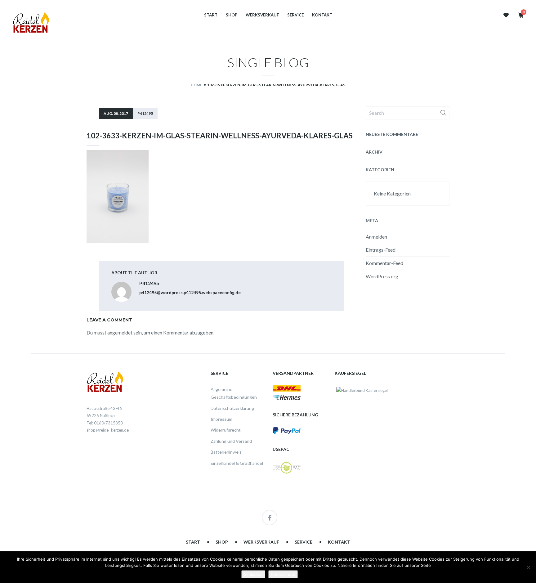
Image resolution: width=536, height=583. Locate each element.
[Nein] (528, 567)
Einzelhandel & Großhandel (237, 463)
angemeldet (119, 332)
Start (210, 15)
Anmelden (376, 237)
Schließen (253, 574)
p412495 (145, 113)
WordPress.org (382, 276)
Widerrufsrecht (226, 430)
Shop (231, 15)
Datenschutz (283, 574)
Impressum (221, 419)
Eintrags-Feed (380, 250)
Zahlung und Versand (231, 441)
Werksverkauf (262, 15)
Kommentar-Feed (384, 263)
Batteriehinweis (226, 452)
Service (295, 15)
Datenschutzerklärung (232, 408)
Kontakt (322, 15)
